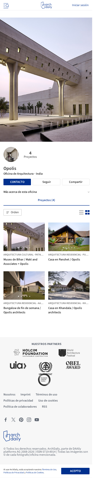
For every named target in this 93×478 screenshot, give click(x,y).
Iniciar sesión (80, 5)
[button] (12, 212)
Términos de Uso (49, 469)
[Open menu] (6, 5)
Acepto (75, 471)
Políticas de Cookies (35, 472)
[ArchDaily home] (46, 5)
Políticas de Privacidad (13, 472)
